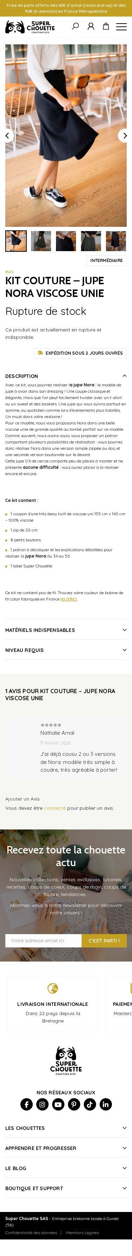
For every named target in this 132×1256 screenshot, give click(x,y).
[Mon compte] (91, 26)
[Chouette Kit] (30, 26)
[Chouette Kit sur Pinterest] (74, 1104)
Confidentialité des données (31, 1232)
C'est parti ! (104, 941)
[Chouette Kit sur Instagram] (42, 1104)
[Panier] (106, 26)
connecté (55, 808)
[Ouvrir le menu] (121, 26)
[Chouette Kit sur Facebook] (26, 1104)
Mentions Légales (82, 1232)
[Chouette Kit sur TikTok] (90, 1104)
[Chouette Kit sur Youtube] (58, 1104)
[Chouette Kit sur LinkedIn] (106, 1104)
